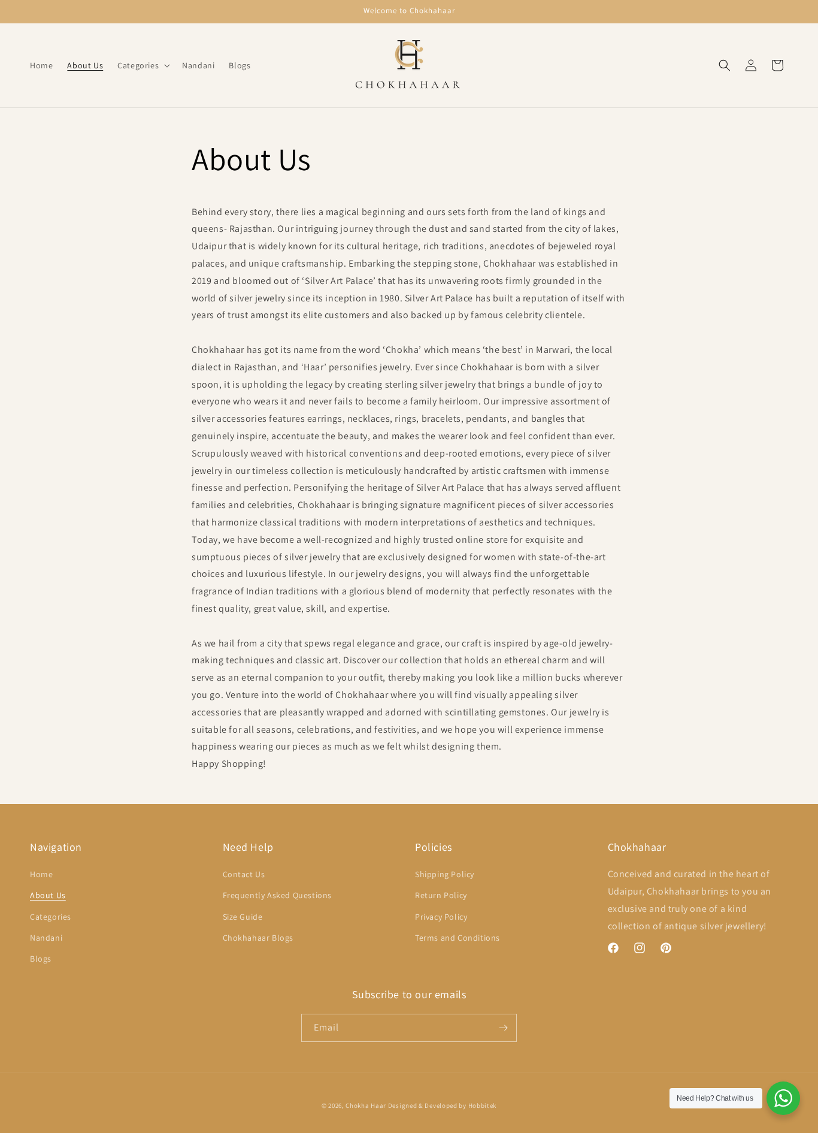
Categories (50, 916)
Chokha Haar (366, 1105)
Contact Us (244, 874)
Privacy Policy (441, 916)
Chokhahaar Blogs (258, 937)
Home (41, 874)
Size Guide (243, 916)
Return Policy (441, 895)
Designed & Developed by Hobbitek (442, 1105)
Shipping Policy (444, 874)
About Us (48, 895)
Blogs (40, 958)
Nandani (46, 937)
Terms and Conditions (457, 937)
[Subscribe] (503, 1028)
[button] (142, 65)
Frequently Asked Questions (277, 895)
